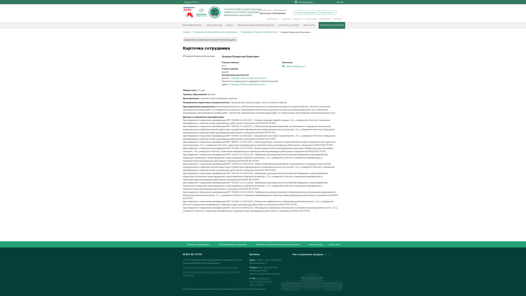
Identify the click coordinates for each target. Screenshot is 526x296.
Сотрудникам (324, 19)
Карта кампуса (316, 244)
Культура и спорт (289, 25)
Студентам (285, 19)
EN (342, 2)
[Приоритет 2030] (189, 12)
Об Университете (192, 25)
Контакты (309, 25)
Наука (229, 25)
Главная (187, 32)
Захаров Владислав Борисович (240, 56)
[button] (192, 2)
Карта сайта (334, 244)
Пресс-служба (256, 284)
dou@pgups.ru (263, 278)
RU (338, 2)
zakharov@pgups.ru (295, 66)
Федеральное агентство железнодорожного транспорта (210, 267)
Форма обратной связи (260, 281)
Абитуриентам (272, 19)
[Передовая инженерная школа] (201, 12)
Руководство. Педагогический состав (259, 32)
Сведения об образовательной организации (216, 32)
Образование (214, 25)
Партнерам (337, 19)
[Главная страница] (215, 12)
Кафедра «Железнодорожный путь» (248, 77)
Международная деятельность (256, 25)
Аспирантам (298, 19)
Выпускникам (311, 19)
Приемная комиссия (332, 25)
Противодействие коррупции (232, 244)
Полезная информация (198, 244)
